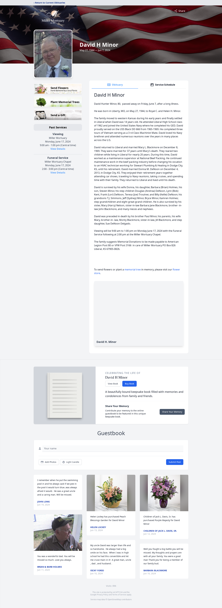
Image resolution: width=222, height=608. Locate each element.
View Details (57, 148)
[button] (58, 532)
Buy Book (129, 383)
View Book (113, 383)
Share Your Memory (172, 411)
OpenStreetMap (114, 599)
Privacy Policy (102, 594)
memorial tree (132, 269)
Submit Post (175, 462)
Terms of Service (119, 594)
